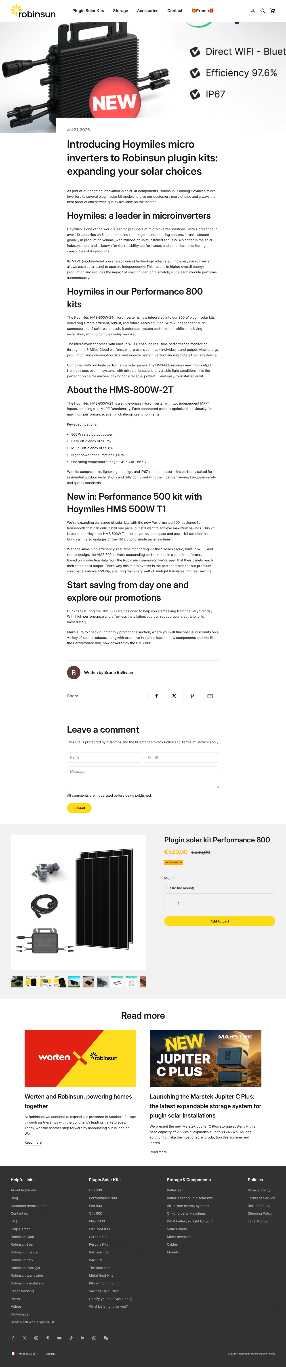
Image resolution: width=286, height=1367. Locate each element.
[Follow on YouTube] (59, 1338)
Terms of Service (195, 742)
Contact (174, 10)
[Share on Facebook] (156, 696)
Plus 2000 (97, 1221)
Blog (14, 1198)
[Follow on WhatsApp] (94, 1338)
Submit (79, 808)
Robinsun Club (22, 1237)
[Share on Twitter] (174, 696)
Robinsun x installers (27, 1283)
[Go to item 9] (131, 981)
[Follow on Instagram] (36, 1338)
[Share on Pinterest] (192, 696)
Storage (120, 10)
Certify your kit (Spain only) (110, 1299)
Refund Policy (259, 1206)
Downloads (19, 1314)
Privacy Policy (162, 742)
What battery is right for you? (190, 1221)
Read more (33, 1142)
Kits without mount (104, 1283)
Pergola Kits (98, 1244)
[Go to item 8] (117, 981)
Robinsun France (24, 1252)
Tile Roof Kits (99, 1268)
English (50, 1353)
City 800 (95, 1213)
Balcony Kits (99, 1252)
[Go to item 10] (145, 981)
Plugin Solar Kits (88, 10)
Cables (172, 1244)
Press (15, 1299)
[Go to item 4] (60, 981)
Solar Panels (177, 1229)
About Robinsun (23, 1190)
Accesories (147, 10)
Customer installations (28, 1206)
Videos (16, 1306)
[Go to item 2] (31, 981)
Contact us (19, 1213)
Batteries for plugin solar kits (190, 1198)
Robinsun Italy (22, 1260)
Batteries (174, 1190)
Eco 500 (95, 1190)
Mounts (173, 1252)
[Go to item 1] (17, 981)
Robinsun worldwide (27, 1275)
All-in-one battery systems (188, 1206)
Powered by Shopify (263, 1353)
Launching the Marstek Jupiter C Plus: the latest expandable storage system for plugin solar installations (205, 1106)
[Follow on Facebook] (13, 1338)
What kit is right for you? (108, 1306)
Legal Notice (258, 1221)
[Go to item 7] (103, 981)
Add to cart (219, 921)
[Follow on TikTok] (71, 1338)
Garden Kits (98, 1237)
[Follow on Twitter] (24, 1338)
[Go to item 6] (88, 981)
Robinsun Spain (23, 1244)
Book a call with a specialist (32, 1322)
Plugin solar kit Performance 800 (217, 839)
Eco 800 (95, 1206)
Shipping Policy (260, 1213)
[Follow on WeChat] (106, 1338)
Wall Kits (96, 1260)
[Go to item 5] (74, 981)
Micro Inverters (179, 1237)
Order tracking (22, 1291)
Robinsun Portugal (25, 1268)
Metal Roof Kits (101, 1275)
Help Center (20, 1229)
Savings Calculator (104, 1291)
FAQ (14, 1221)
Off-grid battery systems (186, 1213)
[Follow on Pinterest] (48, 1338)
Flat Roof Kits (99, 1229)
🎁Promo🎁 (202, 10)
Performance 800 (87, 643)
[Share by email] (210, 696)
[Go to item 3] (45, 981)
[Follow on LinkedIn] (82, 1338)
